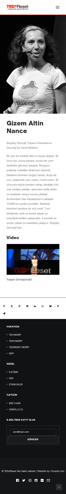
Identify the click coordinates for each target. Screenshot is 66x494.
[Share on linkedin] (34, 306)
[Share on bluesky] (50, 306)
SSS (11, 378)
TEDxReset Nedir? (19, 347)
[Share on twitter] (11, 306)
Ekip (11, 354)
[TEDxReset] (17, 7)
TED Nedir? (15, 335)
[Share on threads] (19, 306)
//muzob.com (57, 471)
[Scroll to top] (59, 487)
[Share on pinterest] (27, 306)
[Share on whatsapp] (42, 306)
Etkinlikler (16, 385)
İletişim (13, 372)
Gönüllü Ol (16, 410)
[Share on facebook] (4, 306)
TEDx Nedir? (16, 341)
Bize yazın (15, 403)
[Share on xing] (58, 306)
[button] (57, 7)
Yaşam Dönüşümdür (19, 279)
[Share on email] (4, 313)
